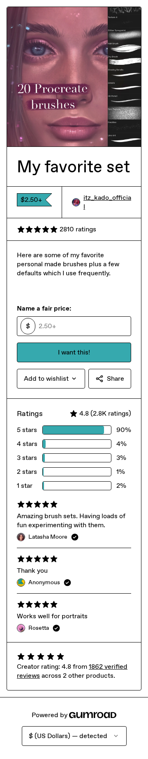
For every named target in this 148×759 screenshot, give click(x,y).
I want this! (74, 352)
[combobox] (51, 379)
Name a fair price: (44, 308)
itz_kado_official (107, 202)
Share (115, 378)
